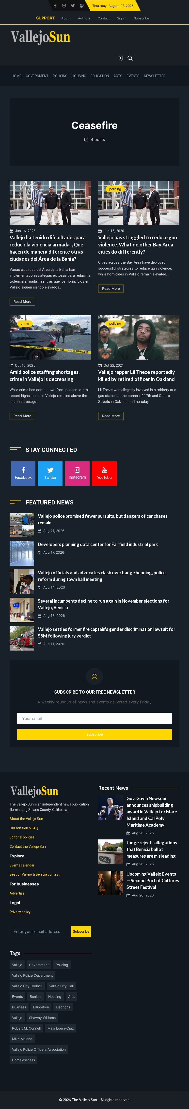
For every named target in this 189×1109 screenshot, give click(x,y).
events (17, 996)
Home (16, 76)
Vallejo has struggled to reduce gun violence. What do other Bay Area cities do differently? (137, 244)
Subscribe (141, 18)
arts (71, 996)
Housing (79, 76)
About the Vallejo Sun (26, 819)
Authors (84, 18)
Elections (63, 1007)
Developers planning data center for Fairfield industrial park (98, 544)
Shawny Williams (42, 1018)
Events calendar (22, 865)
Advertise (17, 893)
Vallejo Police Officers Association (39, 1049)
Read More (22, 301)
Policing (60, 76)
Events (133, 76)
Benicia (35, 996)
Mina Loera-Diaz (60, 1028)
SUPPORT (45, 17)
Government (37, 76)
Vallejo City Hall (61, 986)
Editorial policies (22, 837)
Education (100, 76)
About (66, 18)
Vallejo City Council (27, 986)
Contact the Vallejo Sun (28, 847)
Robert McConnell (26, 1028)
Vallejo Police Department (32, 975)
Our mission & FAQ (24, 828)
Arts (117, 76)
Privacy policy (20, 912)
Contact (104, 18)
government (39, 965)
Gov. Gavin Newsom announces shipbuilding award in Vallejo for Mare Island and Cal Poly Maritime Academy (151, 812)
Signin (121, 18)
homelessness (23, 1060)
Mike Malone (22, 1039)
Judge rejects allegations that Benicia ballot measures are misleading (151, 849)
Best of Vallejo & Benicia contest (35, 874)
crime (25, 323)
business (19, 1007)
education (41, 1007)
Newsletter (155, 76)
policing (115, 189)
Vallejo (17, 965)
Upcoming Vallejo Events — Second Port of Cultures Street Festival (152, 880)
